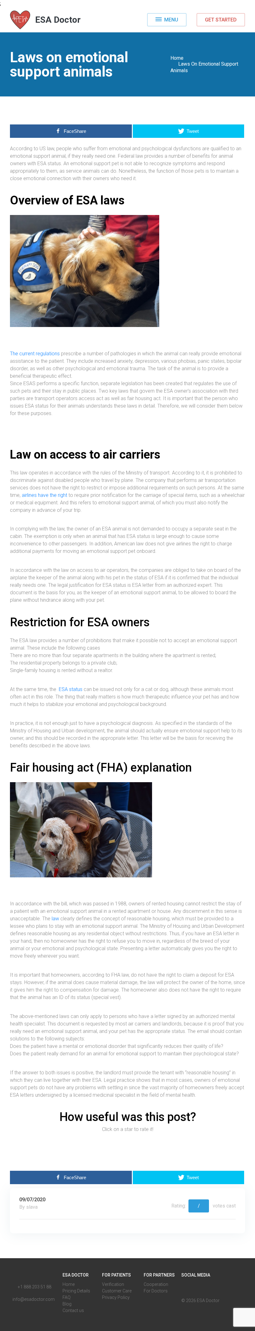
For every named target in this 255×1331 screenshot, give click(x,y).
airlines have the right (44, 495)
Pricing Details (76, 1290)
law (55, 919)
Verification (113, 1284)
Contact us (73, 1310)
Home (176, 58)
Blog (67, 1303)
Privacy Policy (116, 1297)
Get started (221, 20)
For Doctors (156, 1290)
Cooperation (156, 1284)
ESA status (70, 689)
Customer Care (117, 1290)
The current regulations (35, 354)
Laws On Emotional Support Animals (204, 67)
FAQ (67, 1297)
